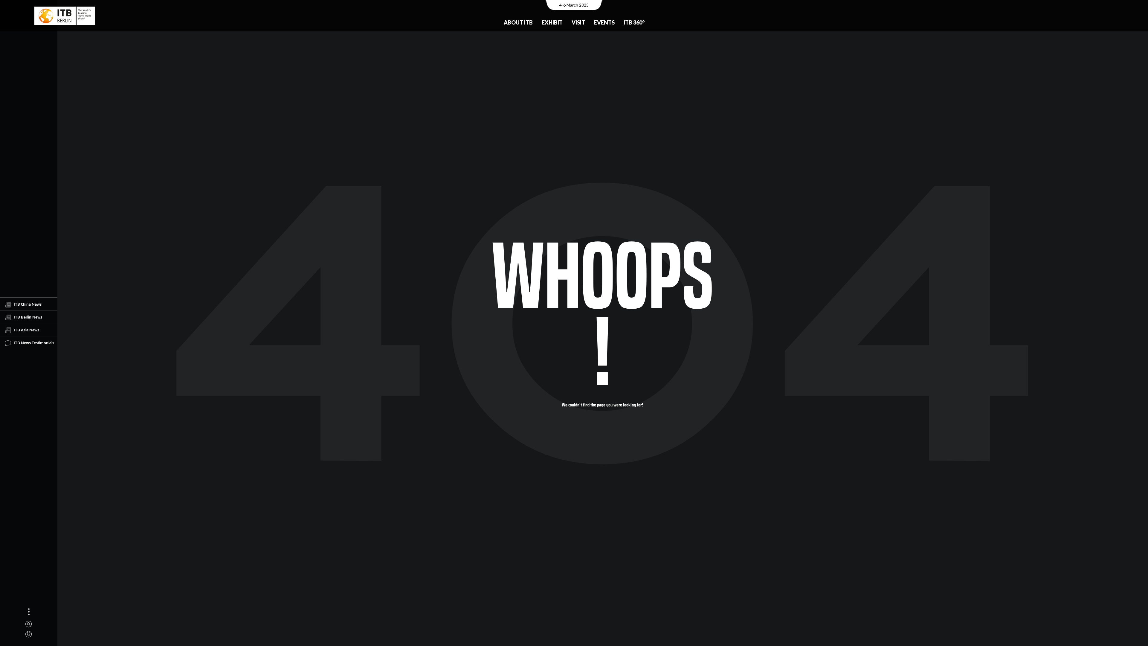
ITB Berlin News (28, 317)
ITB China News (28, 304)
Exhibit (552, 22)
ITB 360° (634, 22)
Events (604, 22)
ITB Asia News (26, 329)
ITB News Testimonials (34, 342)
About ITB (518, 22)
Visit (578, 22)
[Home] (64, 16)
